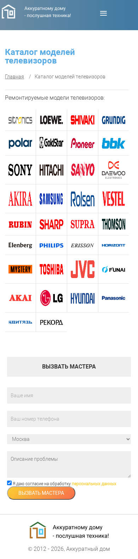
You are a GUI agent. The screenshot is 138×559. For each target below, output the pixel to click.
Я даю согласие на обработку (64, 483)
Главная (14, 76)
